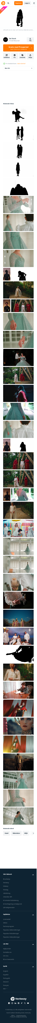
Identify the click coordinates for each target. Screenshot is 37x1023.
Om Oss (5, 1009)
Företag (5, 943)
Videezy (5, 939)
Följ (30, 40)
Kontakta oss (7, 1006)
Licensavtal (6, 973)
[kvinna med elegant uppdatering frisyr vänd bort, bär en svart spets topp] (6, 273)
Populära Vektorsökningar (11, 983)
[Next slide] (29, 886)
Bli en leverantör (8, 1013)
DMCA (5, 976)
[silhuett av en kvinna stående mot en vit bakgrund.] (14, 485)
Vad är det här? (21, 63)
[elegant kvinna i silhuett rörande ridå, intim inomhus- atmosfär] (6, 534)
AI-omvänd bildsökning (11, 954)
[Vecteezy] (3, 3)
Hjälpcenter (7, 1002)
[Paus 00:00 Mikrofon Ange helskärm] (18, 16)
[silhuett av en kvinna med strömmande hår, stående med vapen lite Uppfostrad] (14, 287)
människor (16, 886)
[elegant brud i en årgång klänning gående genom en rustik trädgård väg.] (18, 302)
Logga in (27, 3)
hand (6, 886)
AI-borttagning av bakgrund (12, 957)
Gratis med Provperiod (18, 48)
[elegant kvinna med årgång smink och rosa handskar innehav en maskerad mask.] (18, 779)
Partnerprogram (8, 980)
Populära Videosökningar (11, 990)
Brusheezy (6, 932)
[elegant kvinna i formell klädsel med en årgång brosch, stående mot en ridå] (6, 318)
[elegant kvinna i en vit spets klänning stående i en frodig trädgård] (18, 725)
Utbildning (6, 947)
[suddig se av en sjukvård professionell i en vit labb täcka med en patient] (18, 455)
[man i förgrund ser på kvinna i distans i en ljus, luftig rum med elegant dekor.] (18, 599)
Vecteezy (6, 936)
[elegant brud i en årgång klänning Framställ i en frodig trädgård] (18, 563)
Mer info (7, 67)
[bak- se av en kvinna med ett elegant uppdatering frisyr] (6, 471)
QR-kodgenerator (9, 961)
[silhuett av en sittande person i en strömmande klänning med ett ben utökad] (18, 707)
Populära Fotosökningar (11, 987)
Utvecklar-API (7, 950)
